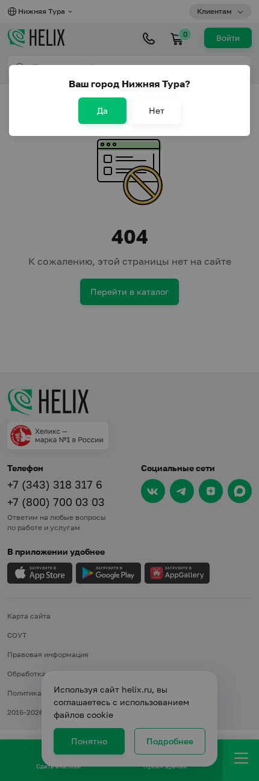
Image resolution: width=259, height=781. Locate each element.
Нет (156, 110)
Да (102, 110)
